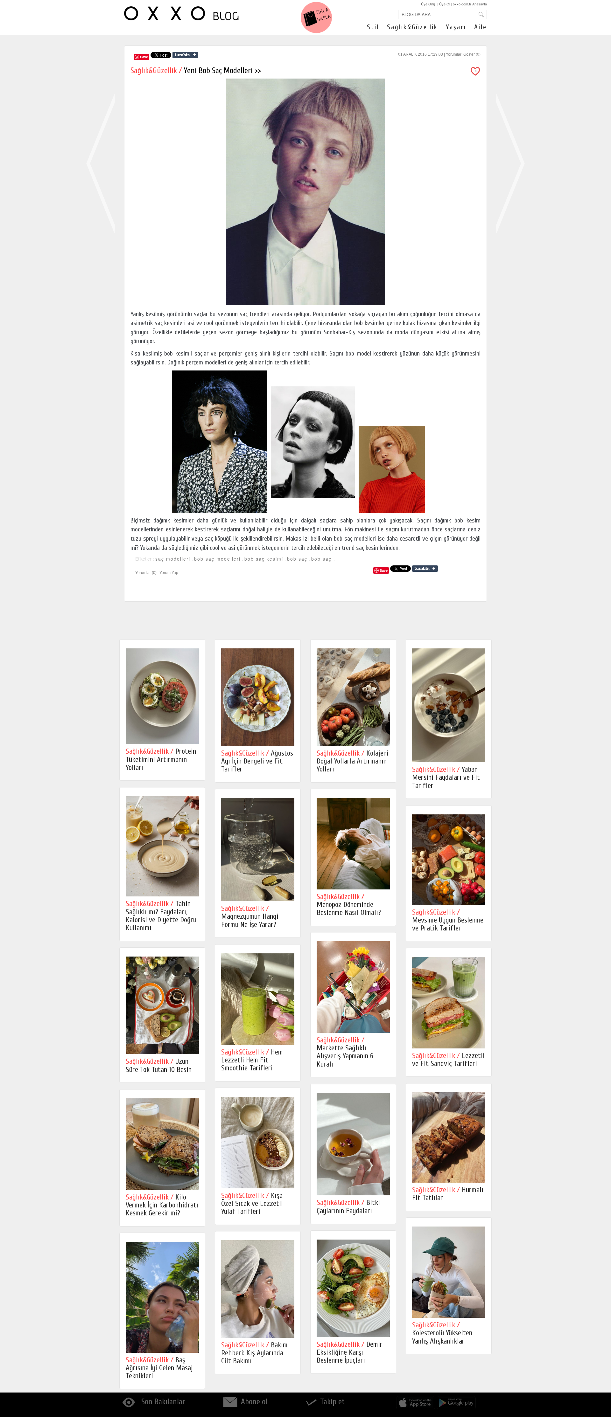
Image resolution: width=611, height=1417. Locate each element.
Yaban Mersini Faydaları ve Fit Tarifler (446, 777)
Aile (480, 27)
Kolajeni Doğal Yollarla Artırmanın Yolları (353, 761)
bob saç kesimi (263, 559)
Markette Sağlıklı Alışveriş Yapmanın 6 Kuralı (345, 1052)
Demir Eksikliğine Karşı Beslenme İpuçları (350, 1352)
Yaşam (456, 27)
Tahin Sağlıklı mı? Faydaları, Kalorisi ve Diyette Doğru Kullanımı (161, 915)
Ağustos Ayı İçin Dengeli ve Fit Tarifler (257, 761)
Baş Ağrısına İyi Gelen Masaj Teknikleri (159, 1368)
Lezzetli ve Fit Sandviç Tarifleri (448, 1059)
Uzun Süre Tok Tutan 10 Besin (159, 1065)
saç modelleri (172, 559)
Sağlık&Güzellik (412, 27)
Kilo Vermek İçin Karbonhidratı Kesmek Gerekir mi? (162, 1205)
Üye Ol (444, 3)
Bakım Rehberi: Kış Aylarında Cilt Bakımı (254, 1353)
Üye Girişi (428, 3)
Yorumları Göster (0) (463, 54)
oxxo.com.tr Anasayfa (470, 3)
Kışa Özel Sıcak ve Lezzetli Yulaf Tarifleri (252, 1203)
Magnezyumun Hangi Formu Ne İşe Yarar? (249, 916)
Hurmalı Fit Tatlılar (447, 1193)
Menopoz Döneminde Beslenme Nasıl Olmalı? (349, 904)
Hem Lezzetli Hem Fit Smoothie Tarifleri (252, 1060)
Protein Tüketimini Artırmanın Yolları (161, 759)
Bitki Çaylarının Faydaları (348, 1206)
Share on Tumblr (185, 55)
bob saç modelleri (217, 559)
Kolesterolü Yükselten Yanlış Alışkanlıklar (442, 1333)
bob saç (297, 559)
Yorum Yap (168, 572)
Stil (373, 27)
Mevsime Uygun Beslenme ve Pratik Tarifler (447, 920)
